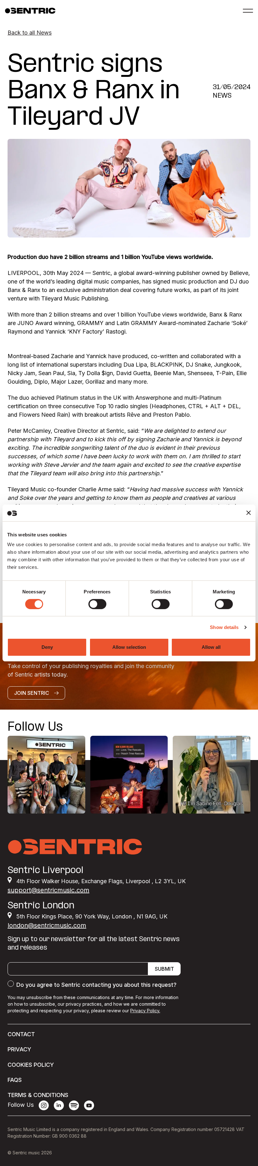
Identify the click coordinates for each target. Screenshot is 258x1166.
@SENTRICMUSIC (223, 728)
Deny (47, 647)
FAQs (15, 1080)
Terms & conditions (38, 1095)
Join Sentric (31, 693)
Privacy (19, 1049)
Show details (224, 627)
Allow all (211, 647)
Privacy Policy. (145, 1010)
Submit (164, 969)
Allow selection (129, 647)
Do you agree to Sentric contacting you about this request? (96, 984)
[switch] (97, 604)
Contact (21, 1034)
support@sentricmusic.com (48, 890)
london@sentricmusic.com (47, 925)
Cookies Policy (31, 1064)
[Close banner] (248, 513)
